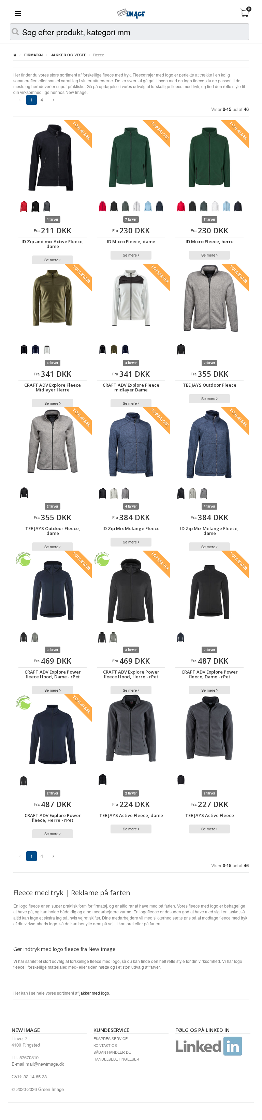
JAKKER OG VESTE (68, 54)
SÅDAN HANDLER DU (112, 1052)
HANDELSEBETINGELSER (116, 1059)
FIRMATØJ (33, 54)
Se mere (51, 259)
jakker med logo (94, 993)
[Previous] (53, 100)
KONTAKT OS (105, 1045)
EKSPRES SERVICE (110, 1038)
